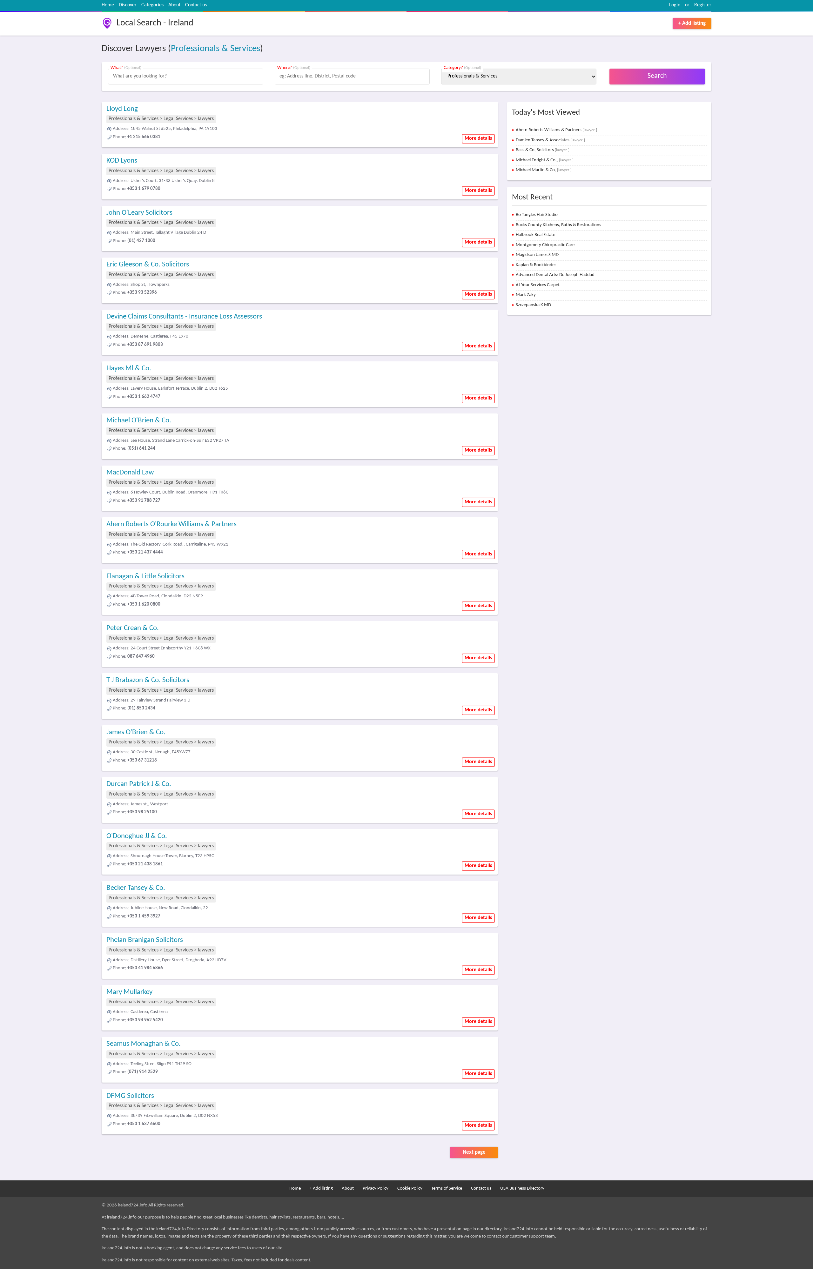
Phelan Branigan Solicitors (144, 940)
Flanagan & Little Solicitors (145, 576)
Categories (152, 5)
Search (657, 76)
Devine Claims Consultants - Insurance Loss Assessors (184, 316)
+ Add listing (692, 23)
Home (108, 5)
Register (702, 5)
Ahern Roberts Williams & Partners (556, 130)
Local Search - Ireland (155, 23)
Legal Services (178, 118)
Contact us (196, 5)
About (174, 5)
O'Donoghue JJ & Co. (136, 836)
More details (478, 138)
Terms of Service (446, 1188)
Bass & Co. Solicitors (542, 150)
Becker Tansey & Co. (135, 888)
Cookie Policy (409, 1188)
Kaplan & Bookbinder (536, 265)
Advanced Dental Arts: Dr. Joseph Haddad (555, 274)
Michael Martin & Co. (544, 170)
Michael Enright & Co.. (545, 160)
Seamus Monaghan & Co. (143, 1044)
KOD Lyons (121, 160)
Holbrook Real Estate (535, 234)
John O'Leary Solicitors (139, 213)
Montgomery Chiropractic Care (545, 245)
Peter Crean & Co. (132, 628)
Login (674, 5)
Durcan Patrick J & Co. (138, 784)
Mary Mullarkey (129, 992)
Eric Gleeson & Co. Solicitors (147, 264)
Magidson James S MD (537, 254)
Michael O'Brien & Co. (138, 420)
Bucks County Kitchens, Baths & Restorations (558, 225)
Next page (474, 1152)
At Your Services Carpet (538, 285)
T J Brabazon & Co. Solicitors (147, 680)
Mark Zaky (526, 294)
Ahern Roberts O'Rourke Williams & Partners (171, 524)
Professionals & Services (215, 48)
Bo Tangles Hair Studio (537, 214)
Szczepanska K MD (533, 305)
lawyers (206, 118)
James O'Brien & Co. (135, 732)
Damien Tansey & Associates (550, 140)
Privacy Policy (375, 1188)
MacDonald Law (130, 472)
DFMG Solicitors (130, 1096)
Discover (128, 5)
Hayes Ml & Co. (128, 368)
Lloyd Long (122, 109)
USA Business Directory (522, 1188)
